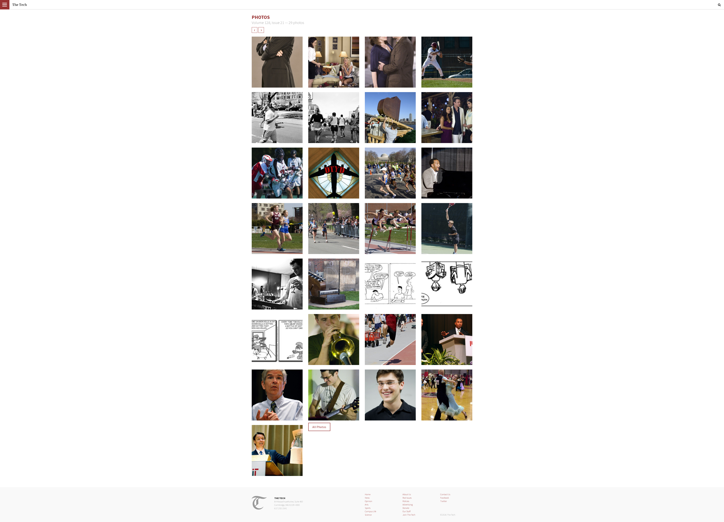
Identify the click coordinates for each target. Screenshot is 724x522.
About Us (407, 494)
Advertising (408, 504)
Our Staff (407, 511)
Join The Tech (409, 514)
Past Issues (407, 497)
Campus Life (370, 511)
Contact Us (445, 494)
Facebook (444, 497)
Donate (406, 508)
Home (367, 494)
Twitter (443, 501)
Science (368, 514)
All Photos (319, 427)
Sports (367, 508)
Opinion (368, 501)
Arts (366, 504)
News (367, 497)
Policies (406, 501)
